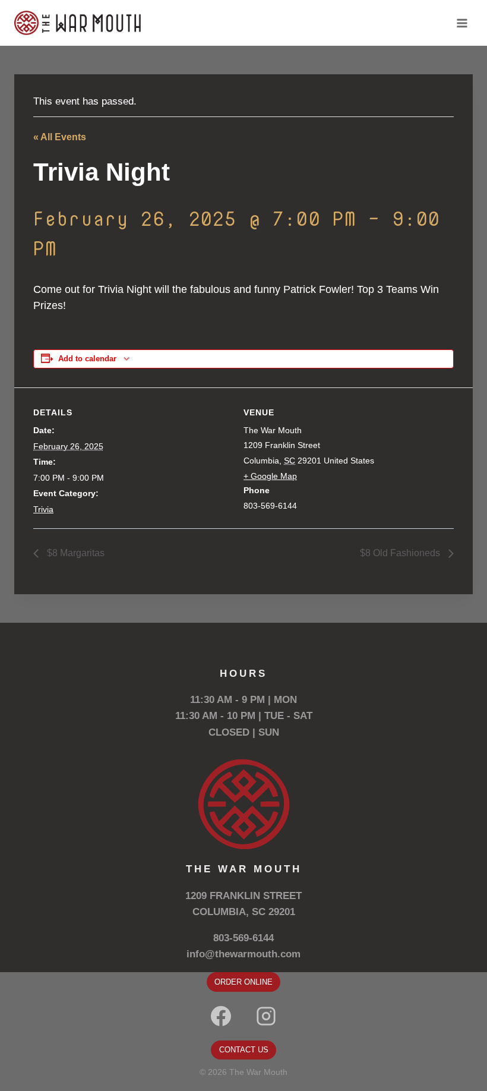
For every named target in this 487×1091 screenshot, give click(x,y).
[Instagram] (266, 1016)
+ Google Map (270, 476)
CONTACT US (243, 1049)
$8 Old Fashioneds (401, 553)
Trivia (43, 509)
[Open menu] (462, 23)
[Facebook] (221, 1016)
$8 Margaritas (75, 553)
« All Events (59, 137)
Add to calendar (87, 359)
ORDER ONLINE (243, 982)
